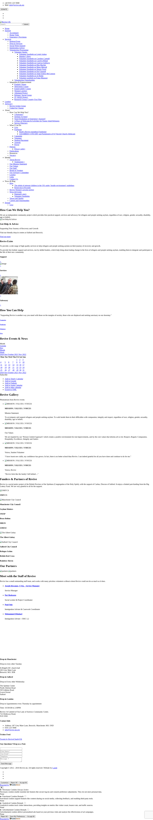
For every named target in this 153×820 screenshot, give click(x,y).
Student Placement (21, 140)
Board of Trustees (16, 170)
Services (8, 39)
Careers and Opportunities (19, 201)
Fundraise (18, 130)
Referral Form (15, 41)
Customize (4, 783)
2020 (2, 354)
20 (9, 367)
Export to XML (11, 390)
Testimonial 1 (19, 162)
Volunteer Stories (20, 52)
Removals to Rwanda (22, 188)
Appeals (17, 142)
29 (17, 370)
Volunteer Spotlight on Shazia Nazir (32, 69)
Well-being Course (21, 87)
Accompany (14, 33)
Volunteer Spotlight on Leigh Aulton (33, 54)
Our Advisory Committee (19, 173)
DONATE (4, 9)
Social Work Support (17, 46)
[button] (3, 375)
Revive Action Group (18, 106)
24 (23, 367)
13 (9, 365)
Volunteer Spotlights (22, 196)
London (8, 102)
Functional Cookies (9, 796)
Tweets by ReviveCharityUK (11, 739)
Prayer (16, 145)
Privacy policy (19, 149)
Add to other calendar (13, 387)
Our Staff (13, 168)
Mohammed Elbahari (13, 614)
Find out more (5, 237)
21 (13, 367)
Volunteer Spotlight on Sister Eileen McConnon (37, 74)
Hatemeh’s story (20, 194)
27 (9, 370)
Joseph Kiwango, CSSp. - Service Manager (22, 586)
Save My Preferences (17, 816)
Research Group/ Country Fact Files (28, 99)
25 (1, 370)
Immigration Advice (17, 48)
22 (17, 367)
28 (13, 370)
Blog (11, 183)
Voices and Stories (16, 198)
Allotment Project (21, 93)
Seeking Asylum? (21, 117)
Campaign (18, 136)
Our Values (14, 166)
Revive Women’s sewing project (22, 190)
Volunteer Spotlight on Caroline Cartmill (34, 59)
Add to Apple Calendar (13, 385)
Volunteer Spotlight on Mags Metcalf (33, 67)
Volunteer (18, 138)
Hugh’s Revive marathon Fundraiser (32, 132)
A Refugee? (18, 115)
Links (12, 177)
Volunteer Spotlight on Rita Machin (32, 65)
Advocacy (9, 104)
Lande (54, 768)
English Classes (20, 84)
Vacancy (13, 155)
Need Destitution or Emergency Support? (30, 119)
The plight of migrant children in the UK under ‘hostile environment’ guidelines (44, 185)
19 (6, 367)
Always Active (22, 790)
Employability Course (22, 89)
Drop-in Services (16, 44)
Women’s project (20, 91)
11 (1, 365)
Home (7, 28)
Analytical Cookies (9, 803)
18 (1, 367)
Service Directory (21, 123)
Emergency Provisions (18, 37)
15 (17, 365)
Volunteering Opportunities (24, 80)
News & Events (16, 192)
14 (13, 365)
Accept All (23, 783)
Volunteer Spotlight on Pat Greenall (32, 71)
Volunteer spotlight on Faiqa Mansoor (33, 78)
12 (6, 365)
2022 (24, 354)
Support (8, 31)
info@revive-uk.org (16, 5)
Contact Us (14, 179)
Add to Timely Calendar (14, 379)
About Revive (15, 160)
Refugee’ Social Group (23, 95)
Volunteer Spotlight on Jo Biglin (31, 76)
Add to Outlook (11, 383)
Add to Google (10, 381)
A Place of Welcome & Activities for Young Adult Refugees (36, 121)
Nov (20, 354)
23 (20, 367)
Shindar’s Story (25, 56)
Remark (21, 796)
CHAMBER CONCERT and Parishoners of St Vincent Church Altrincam (47, 134)
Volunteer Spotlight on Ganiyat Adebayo (34, 63)
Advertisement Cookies (11, 810)
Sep (6, 354)
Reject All (14, 783)
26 (6, 370)
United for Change (17, 108)
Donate (7, 203)
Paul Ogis (9, 605)
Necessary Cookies (9, 790)
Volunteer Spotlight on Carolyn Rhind (33, 61)
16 (20, 365)
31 (23, 370)
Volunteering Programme (19, 50)
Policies (12, 147)
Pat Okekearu (10, 595)
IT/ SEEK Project (21, 97)
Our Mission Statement (18, 164)
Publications (14, 151)
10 (23, 362)
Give (16, 127)
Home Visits (14, 35)
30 (20, 370)
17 (23, 365)
